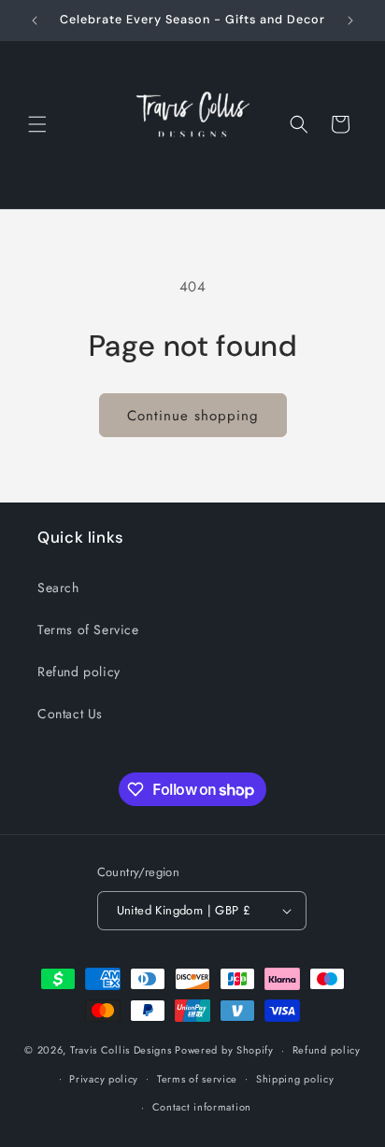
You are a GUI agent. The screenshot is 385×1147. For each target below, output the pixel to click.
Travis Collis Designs (121, 1049)
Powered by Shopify (224, 1049)
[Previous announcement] (34, 20)
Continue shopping (193, 415)
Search (58, 587)
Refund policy (79, 671)
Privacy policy (103, 1078)
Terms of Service (88, 629)
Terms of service (197, 1078)
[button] (37, 124)
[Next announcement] (350, 20)
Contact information (201, 1106)
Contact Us (70, 713)
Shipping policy (295, 1078)
